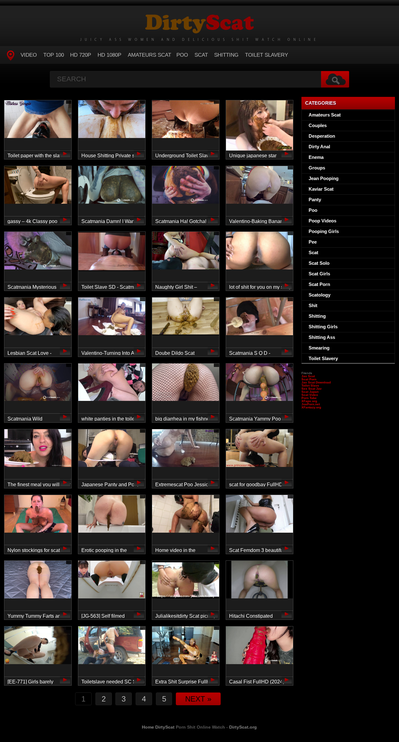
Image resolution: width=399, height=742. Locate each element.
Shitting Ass (322, 337)
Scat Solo (319, 263)
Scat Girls (319, 273)
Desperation (322, 136)
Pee (313, 242)
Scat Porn (319, 284)
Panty (315, 199)
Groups (317, 167)
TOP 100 (53, 55)
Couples (318, 125)
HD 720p (80, 55)
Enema (316, 157)
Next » (198, 699)
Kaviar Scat (321, 189)
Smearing (319, 347)
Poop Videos (322, 220)
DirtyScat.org (243, 727)
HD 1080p (109, 55)
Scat (201, 55)
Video (29, 55)
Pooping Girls (324, 231)
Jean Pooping (324, 178)
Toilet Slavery (266, 55)
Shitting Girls (323, 326)
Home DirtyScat (158, 727)
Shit (313, 305)
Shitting (226, 55)
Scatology (319, 294)
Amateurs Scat (149, 55)
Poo (182, 55)
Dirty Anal (319, 146)
